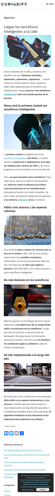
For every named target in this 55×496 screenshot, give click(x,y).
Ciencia (7, 490)
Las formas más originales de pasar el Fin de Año (25, 469)
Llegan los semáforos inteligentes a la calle (21, 29)
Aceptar (43, 489)
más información (27, 490)
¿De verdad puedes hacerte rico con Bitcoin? (23, 450)
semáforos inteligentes (15, 158)
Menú (51, 4)
